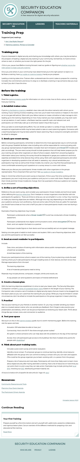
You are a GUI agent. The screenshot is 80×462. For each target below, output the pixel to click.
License (52, 450)
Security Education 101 (13, 25)
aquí (47, 373)
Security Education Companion (41, 9)
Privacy (37, 450)
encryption (62, 222)
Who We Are (25, 450)
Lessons (40, 24)
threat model (36, 215)
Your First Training (12, 419)
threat (62, 148)
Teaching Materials (66, 24)
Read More (7, 432)
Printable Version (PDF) (70, 400)
